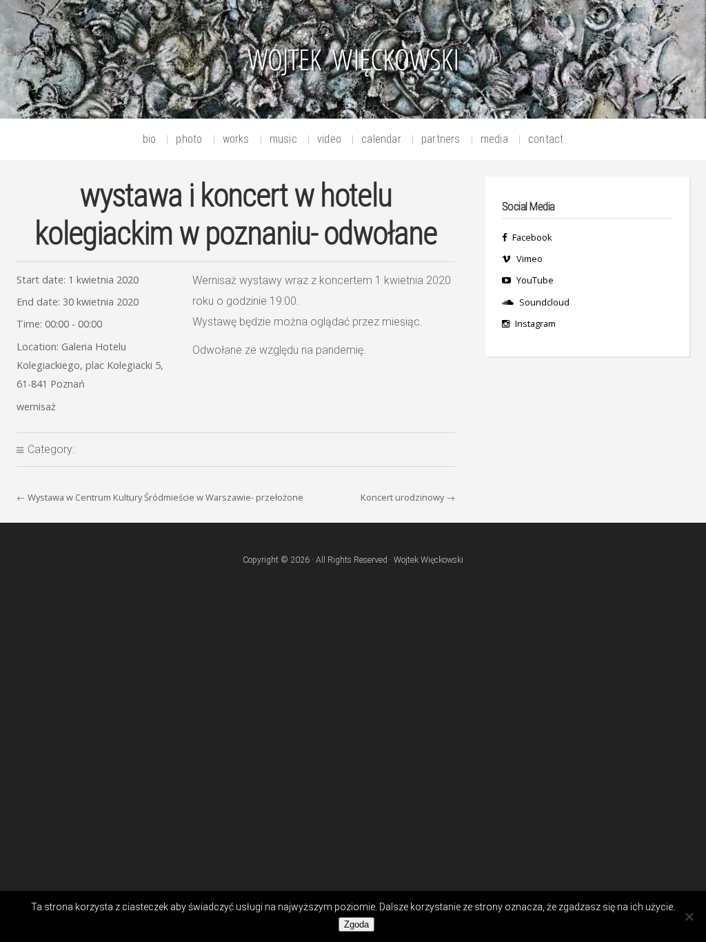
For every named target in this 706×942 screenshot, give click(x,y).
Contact (545, 139)
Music (283, 139)
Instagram (535, 323)
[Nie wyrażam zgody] (689, 916)
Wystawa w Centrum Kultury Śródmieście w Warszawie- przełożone (165, 497)
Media (494, 139)
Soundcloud (544, 302)
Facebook (532, 237)
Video (329, 139)
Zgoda (356, 924)
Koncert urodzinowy (402, 497)
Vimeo (529, 258)
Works (236, 139)
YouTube (535, 280)
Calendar (381, 139)
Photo (189, 139)
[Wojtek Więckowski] (353, 63)
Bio (150, 139)
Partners (441, 139)
